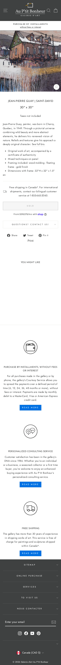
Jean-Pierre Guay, (12, 124)
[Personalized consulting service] (30, 431)
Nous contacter (29, 608)
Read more (30, 407)
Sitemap (30, 564)
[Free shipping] (30, 508)
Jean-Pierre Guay (21, 101)
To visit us (29, 597)
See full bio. (38, 144)
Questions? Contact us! (30, 224)
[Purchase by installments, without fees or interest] (30, 347)
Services (29, 586)
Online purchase (30, 575)
